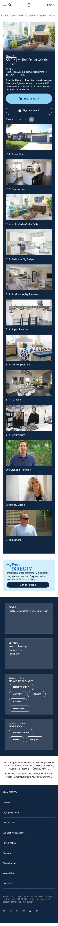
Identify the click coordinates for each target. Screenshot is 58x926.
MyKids (16, 739)
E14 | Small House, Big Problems (22, 294)
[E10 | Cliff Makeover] (29, 418)
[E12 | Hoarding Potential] (29, 348)
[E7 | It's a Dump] (29, 523)
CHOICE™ (17, 694)
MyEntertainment (21, 732)
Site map (7, 853)
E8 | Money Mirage (15, 504)
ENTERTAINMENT (21, 687)
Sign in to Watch (31, 110)
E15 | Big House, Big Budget (20, 259)
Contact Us (8, 883)
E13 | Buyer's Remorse (17, 329)
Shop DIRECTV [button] (31, 98)
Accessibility (8, 873)
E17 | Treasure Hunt (16, 189)
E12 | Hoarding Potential (18, 364)
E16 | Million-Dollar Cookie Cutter (22, 224)
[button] (5, 5)
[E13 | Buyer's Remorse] (29, 312)
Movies (52, 15)
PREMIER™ (18, 701)
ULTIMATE (36, 694)
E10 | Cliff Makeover (16, 434)
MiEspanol (35, 739)
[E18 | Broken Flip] (29, 137)
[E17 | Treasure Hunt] (29, 172)
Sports (43, 15)
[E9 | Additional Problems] (29, 453)
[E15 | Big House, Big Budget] (29, 242)
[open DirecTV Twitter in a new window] (17, 911)
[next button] (37, 119)
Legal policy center (11, 812)
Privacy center (9, 822)
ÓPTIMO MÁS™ (20, 708)
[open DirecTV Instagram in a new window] (24, 911)
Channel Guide (8, 15)
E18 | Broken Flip (14, 154)
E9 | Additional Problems (18, 469)
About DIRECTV (10, 792)
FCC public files (9, 863)
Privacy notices (9, 842)
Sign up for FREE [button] (27, 585)
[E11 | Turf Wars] (29, 383)
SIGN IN (51, 4)
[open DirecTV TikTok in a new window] (37, 911)
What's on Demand (27, 15)
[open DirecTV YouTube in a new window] (30, 911)
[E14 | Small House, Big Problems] (29, 277)
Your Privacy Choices (16, 832)
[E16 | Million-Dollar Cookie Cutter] (29, 207)
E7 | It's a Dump (13, 539)
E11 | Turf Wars (13, 399)
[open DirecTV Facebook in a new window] (11, 911)
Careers (6, 802)
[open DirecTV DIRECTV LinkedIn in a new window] (4, 911)
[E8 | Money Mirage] (29, 488)
